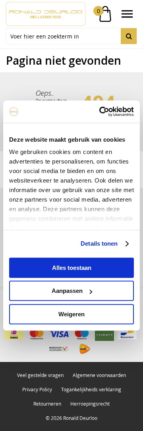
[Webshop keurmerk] (58, 349)
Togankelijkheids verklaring (91, 389)
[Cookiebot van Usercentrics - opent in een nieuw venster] (101, 111)
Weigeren (71, 314)
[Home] (39, 14)
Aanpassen (67, 290)
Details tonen (99, 243)
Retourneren (47, 403)
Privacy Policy (37, 389)
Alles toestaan (71, 267)
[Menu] (127, 14)
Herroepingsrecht (90, 403)
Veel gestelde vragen (40, 375)
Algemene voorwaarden (99, 375)
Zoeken (129, 36)
